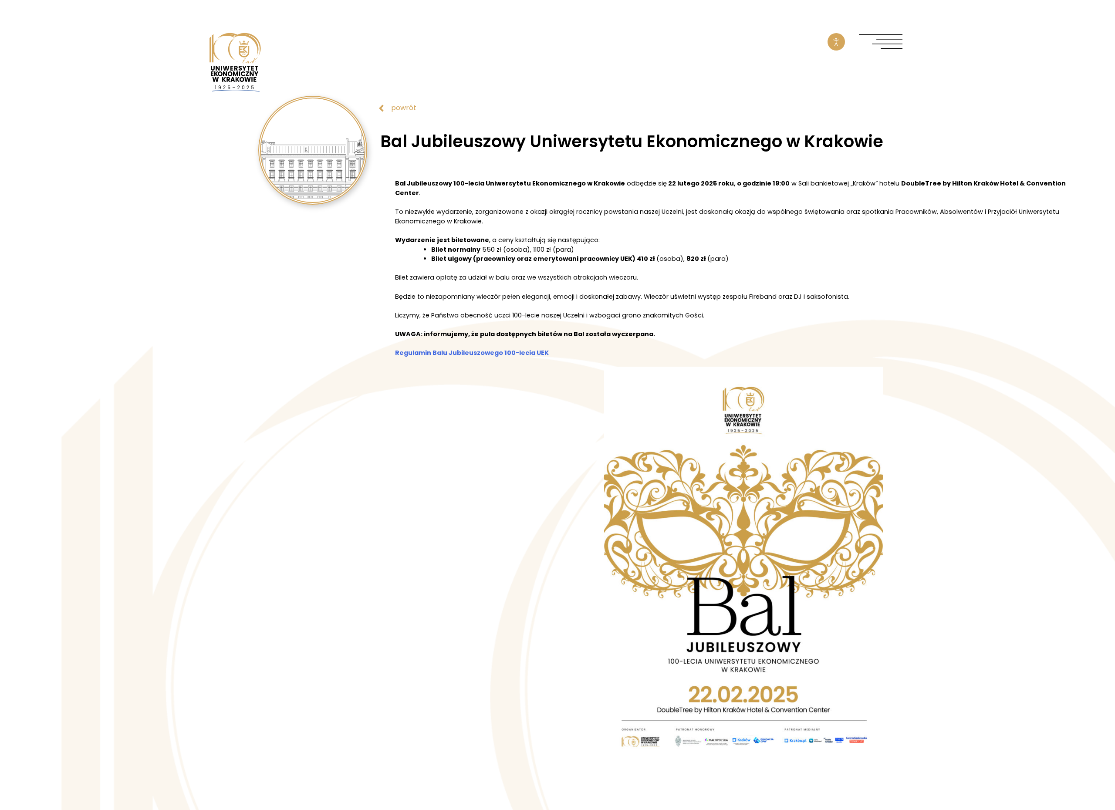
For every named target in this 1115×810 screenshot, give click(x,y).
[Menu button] (880, 42)
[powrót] (381, 108)
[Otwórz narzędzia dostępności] (836, 42)
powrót (403, 108)
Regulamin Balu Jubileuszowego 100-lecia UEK (472, 352)
